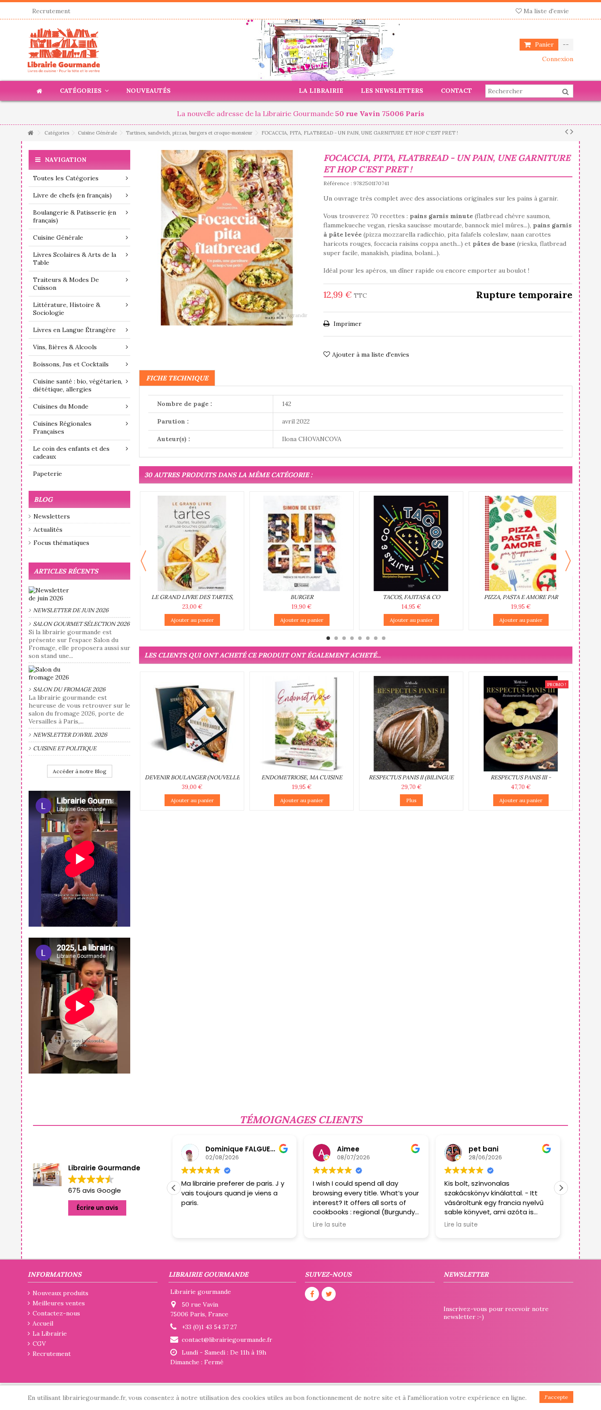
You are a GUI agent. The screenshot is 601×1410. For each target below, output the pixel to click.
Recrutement (51, 11)
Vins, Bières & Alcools (65, 347)
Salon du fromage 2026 (69, 689)
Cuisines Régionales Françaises (62, 427)
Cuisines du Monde (60, 406)
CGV (39, 1344)
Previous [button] (143, 560)
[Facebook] (312, 1294)
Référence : (337, 183)
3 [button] (344, 638)
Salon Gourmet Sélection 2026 (81, 624)
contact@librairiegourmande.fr (227, 1340)
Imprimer (347, 324)
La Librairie (50, 1333)
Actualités (47, 529)
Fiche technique (177, 378)
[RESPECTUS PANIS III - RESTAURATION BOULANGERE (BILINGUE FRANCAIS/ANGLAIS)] (520, 723)
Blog (43, 499)
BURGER (301, 597)
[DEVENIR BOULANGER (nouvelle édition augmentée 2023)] (192, 723)
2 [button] (336, 638)
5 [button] (360, 638)
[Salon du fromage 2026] (79, 673)
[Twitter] (329, 1294)
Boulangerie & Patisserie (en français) (74, 216)
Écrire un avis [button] (97, 1207)
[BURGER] (301, 543)
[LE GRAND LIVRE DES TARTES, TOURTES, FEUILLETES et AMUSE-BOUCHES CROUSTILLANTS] (192, 543)
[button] (561, 1187)
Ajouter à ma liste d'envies (370, 354)
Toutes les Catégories (66, 178)
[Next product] (571, 131)
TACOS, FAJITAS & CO (411, 597)
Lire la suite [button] (199, 1225)
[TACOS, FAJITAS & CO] (411, 543)
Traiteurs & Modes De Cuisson (66, 284)
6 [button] (368, 638)
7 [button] (375, 638)
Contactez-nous (56, 1313)
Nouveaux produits (60, 1293)
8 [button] (383, 638)
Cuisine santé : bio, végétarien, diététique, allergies (77, 385)
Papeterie (47, 474)
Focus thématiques (61, 543)
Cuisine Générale (58, 237)
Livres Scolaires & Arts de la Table (74, 259)
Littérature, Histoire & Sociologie (66, 309)
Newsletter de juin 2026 (71, 610)
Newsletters (51, 516)
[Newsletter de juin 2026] (79, 594)
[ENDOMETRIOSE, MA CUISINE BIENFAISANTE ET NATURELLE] (301, 723)
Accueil (43, 1323)
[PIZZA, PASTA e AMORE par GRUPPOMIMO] (520, 543)
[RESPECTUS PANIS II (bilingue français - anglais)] (411, 723)
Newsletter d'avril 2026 (70, 734)
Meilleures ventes (59, 1303)
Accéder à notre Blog (79, 771)
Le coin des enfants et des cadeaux (71, 452)
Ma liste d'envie (545, 11)
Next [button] (568, 560)
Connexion (556, 59)
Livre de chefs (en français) (72, 195)
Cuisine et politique (64, 748)
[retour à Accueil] (30, 133)
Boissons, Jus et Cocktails (71, 364)
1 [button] (328, 638)
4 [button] (352, 638)
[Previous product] (566, 131)
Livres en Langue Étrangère (74, 330)
